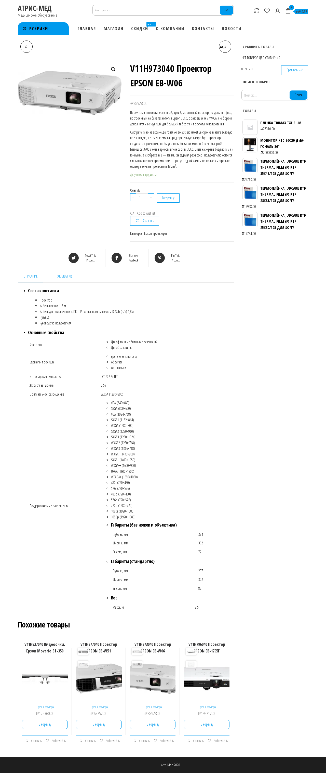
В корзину (168, 197)
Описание (30, 276)
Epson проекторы (155, 233)
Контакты (203, 28)
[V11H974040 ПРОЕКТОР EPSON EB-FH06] (26, 47)
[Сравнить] (256, 10)
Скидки (141, 27)
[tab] (34, 276)
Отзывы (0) (64, 276)
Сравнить (148, 220)
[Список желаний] (267, 10)
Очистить (247, 69)
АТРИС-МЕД (35, 8)
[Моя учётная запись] (277, 10)
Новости (231, 28)
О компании (170, 28)
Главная (87, 28)
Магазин (114, 28)
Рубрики (38, 28)
